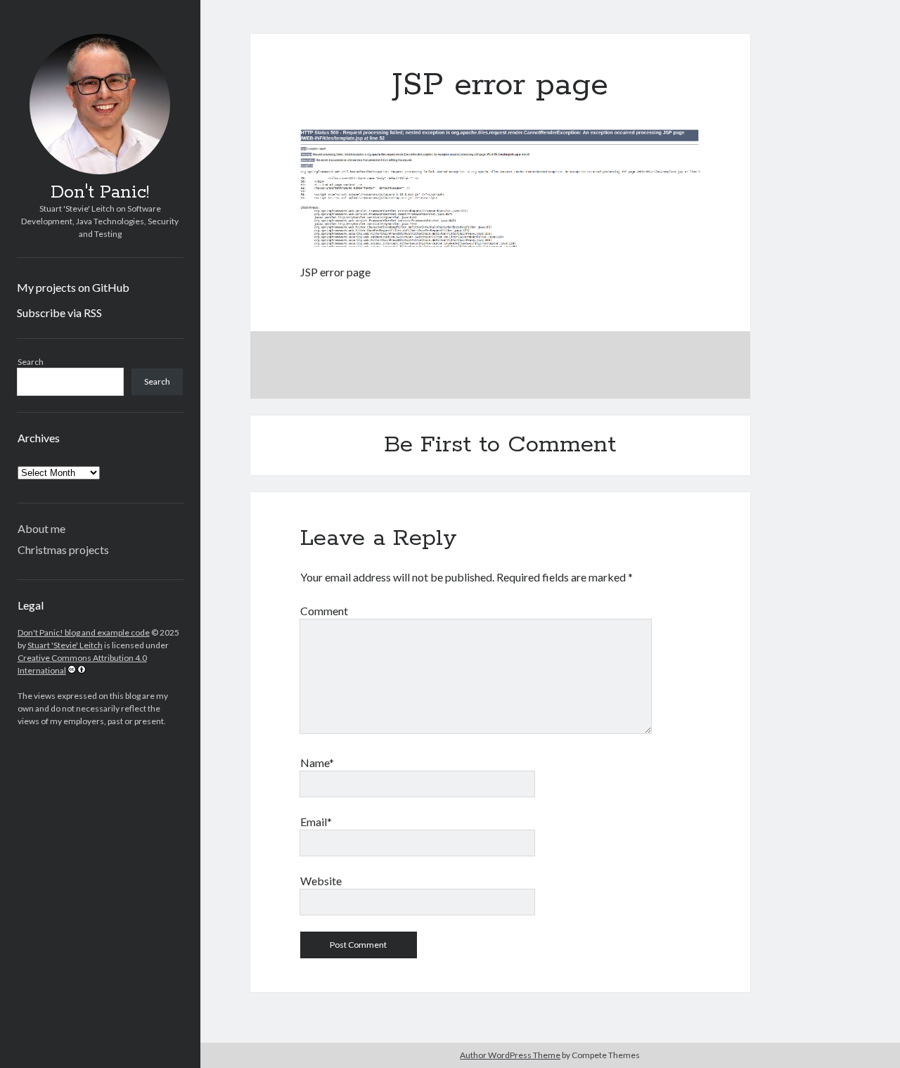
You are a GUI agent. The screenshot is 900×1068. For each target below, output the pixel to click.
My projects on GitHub (73, 287)
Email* (316, 821)
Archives (39, 437)
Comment (324, 610)
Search (31, 361)
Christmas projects (63, 549)
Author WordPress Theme (510, 1055)
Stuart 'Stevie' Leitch (65, 645)
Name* (317, 762)
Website (321, 880)
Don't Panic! (100, 192)
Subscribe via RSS (59, 312)
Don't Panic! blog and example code (84, 632)
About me (41, 528)
